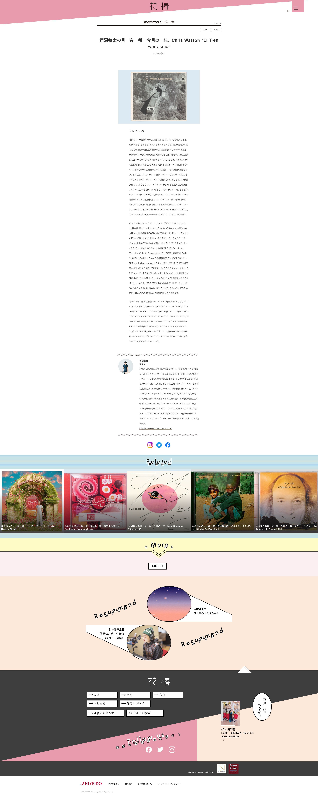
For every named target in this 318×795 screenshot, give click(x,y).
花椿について (135, 703)
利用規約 (128, 784)
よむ (205, 29)
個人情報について (145, 784)
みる (97, 694)
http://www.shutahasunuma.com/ (155, 428)
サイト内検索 (142, 713)
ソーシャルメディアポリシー (169, 784)
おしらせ (99, 703)
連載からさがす (104, 713)
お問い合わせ (114, 784)
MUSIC (216, 29)
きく (129, 694)
